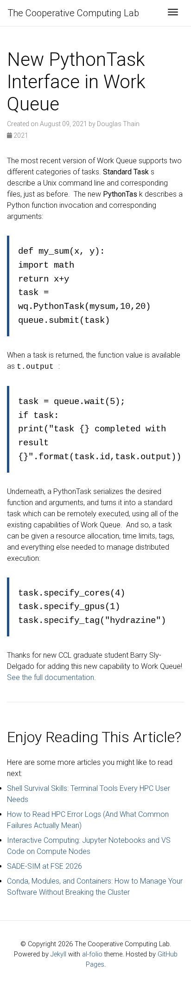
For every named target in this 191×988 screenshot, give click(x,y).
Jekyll (58, 954)
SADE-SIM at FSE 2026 (44, 866)
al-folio (92, 954)
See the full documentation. (51, 677)
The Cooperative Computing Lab (73, 13)
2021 (20, 135)
